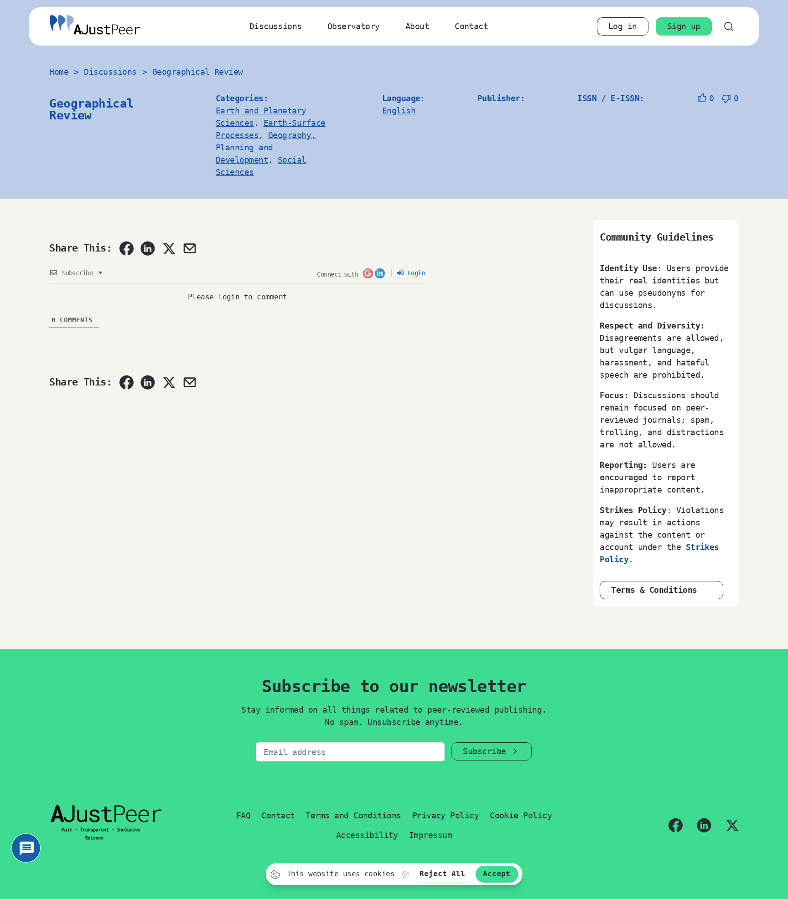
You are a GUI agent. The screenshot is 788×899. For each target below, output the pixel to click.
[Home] (94, 27)
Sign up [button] (683, 26)
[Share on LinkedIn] (147, 248)
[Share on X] (168, 248)
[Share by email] (189, 248)
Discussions (275, 26)
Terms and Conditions (353, 815)
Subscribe (484, 751)
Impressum (430, 835)
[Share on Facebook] (126, 248)
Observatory (353, 26)
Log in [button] (622, 26)
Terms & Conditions (654, 590)
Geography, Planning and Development (266, 147)
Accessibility (367, 835)
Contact (471, 26)
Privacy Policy (445, 815)
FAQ (243, 815)
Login (414, 273)
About (417, 26)
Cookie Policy (521, 815)
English (398, 110)
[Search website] (729, 26)
